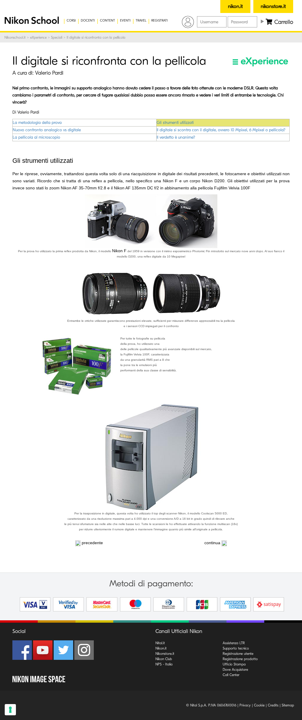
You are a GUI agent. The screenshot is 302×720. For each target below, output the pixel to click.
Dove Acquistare (235, 669)
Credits (273, 705)
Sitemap (288, 705)
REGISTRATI (159, 20)
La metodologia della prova (37, 122)
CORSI (71, 20)
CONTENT (107, 20)
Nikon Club (163, 659)
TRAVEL (141, 20)
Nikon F (119, 250)
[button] (28, 20)
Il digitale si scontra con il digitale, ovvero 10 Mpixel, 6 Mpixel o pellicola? (221, 129)
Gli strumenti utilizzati (175, 122)
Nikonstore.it (164, 654)
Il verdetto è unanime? (176, 137)
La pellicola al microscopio (36, 137)
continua (212, 542)
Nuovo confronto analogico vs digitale (47, 129)
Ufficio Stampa (234, 664)
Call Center (231, 675)
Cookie (259, 705)
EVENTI (125, 20)
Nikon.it (161, 648)
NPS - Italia (164, 664)
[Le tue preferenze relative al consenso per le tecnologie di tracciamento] (10, 709)
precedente (92, 542)
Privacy (245, 705)
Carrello (283, 22)
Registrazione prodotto (240, 659)
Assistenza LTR (234, 643)
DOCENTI (88, 20)
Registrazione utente (238, 654)
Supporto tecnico (236, 648)
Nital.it (160, 643)
